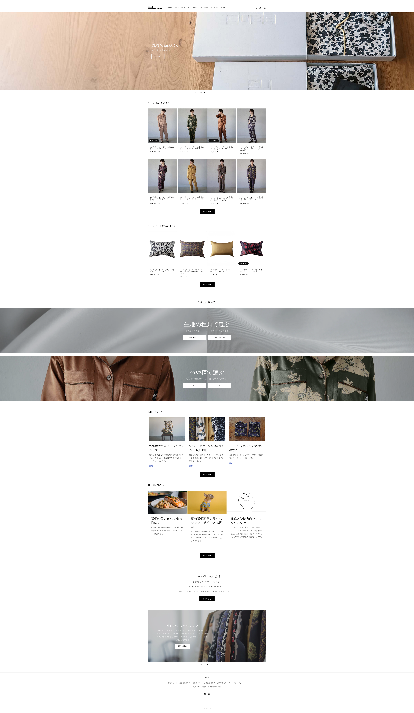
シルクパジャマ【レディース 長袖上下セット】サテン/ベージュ (162, 148)
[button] (172, 7)
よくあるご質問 (209, 683)
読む (151, 466)
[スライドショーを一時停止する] (218, 92)
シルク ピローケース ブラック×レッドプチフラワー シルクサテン (251, 271)
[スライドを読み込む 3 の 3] (207, 92)
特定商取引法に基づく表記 (211, 687)
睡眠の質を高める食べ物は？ (166, 520)
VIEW (158, 56)
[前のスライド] (195, 92)
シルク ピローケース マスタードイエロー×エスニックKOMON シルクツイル (192, 271)
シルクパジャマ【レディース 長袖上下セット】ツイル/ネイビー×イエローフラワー (251, 199)
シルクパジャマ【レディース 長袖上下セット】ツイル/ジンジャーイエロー (192, 199)
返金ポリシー (197, 683)
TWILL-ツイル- (219, 337)
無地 (194, 385)
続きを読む (207, 599)
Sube (210, 708)
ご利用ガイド (172, 683)
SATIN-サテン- (194, 337)
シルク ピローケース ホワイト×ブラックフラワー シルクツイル (162, 271)
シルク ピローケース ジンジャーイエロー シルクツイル (221, 271)
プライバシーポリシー (237, 683)
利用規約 (196, 687)
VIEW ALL (207, 211)
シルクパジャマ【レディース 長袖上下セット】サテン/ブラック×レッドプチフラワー (162, 199)
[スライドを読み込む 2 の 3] (204, 92)
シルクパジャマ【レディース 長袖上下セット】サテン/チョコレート (221, 148)
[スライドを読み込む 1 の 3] (201, 92)
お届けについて (184, 683)
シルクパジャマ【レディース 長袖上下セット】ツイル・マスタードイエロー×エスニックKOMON (221, 199)
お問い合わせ (222, 683)
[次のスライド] (212, 92)
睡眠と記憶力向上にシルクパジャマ (246, 520)
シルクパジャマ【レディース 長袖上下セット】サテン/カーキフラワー (192, 148)
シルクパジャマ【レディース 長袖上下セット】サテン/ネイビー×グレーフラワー (251, 148)
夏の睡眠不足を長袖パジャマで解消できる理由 (206, 522)
